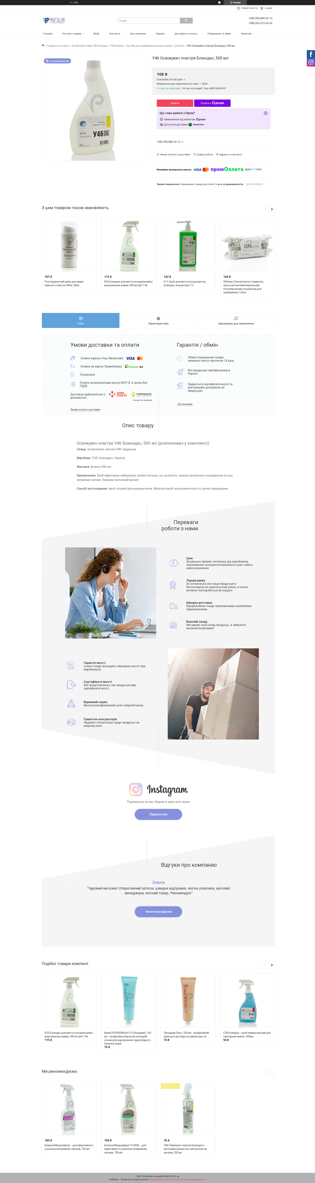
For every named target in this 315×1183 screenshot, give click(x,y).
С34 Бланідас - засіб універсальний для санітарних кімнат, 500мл (247, 1034)
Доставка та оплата (185, 33)
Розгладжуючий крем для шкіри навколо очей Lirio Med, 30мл (64, 283)
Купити (175, 103)
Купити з (206, 103)
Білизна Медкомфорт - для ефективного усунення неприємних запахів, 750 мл (69, 1147)
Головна (47, 33)
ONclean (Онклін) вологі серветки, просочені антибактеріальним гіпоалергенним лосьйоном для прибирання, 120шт (243, 287)
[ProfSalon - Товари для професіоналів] (54, 20)
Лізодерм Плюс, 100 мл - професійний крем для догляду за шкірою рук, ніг (186, 1034)
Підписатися (158, 814)
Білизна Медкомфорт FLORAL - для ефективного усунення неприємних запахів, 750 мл (125, 1149)
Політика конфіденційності (192, 1179)
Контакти (114, 33)
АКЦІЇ (96, 33)
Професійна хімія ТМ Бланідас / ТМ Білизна (98, 45)
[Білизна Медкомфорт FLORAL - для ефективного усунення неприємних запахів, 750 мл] (129, 1108)
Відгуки (160, 33)
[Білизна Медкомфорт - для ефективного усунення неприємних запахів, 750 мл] (69, 1108)
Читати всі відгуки (158, 911)
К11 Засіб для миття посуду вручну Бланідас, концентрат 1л (185, 283)
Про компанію (138, 33)
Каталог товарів (72, 33)
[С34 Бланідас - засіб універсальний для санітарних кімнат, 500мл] (248, 1000)
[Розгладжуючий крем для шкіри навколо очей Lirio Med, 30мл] (69, 244)
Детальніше (185, 404)
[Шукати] (186, 21)
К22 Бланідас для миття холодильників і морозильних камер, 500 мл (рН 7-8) (128, 283)
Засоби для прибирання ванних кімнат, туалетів (155, 45)
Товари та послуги (58, 45)
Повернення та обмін (219, 33)
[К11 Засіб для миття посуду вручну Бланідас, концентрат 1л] (188, 244)
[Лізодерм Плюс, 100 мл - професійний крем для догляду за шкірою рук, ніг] (188, 1000)
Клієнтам (246, 33)
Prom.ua (175, 1176)
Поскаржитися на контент (163, 1179)
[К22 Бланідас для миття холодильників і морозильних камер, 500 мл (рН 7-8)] (129, 244)
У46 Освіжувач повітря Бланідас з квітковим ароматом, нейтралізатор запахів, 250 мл (185, 1149)
